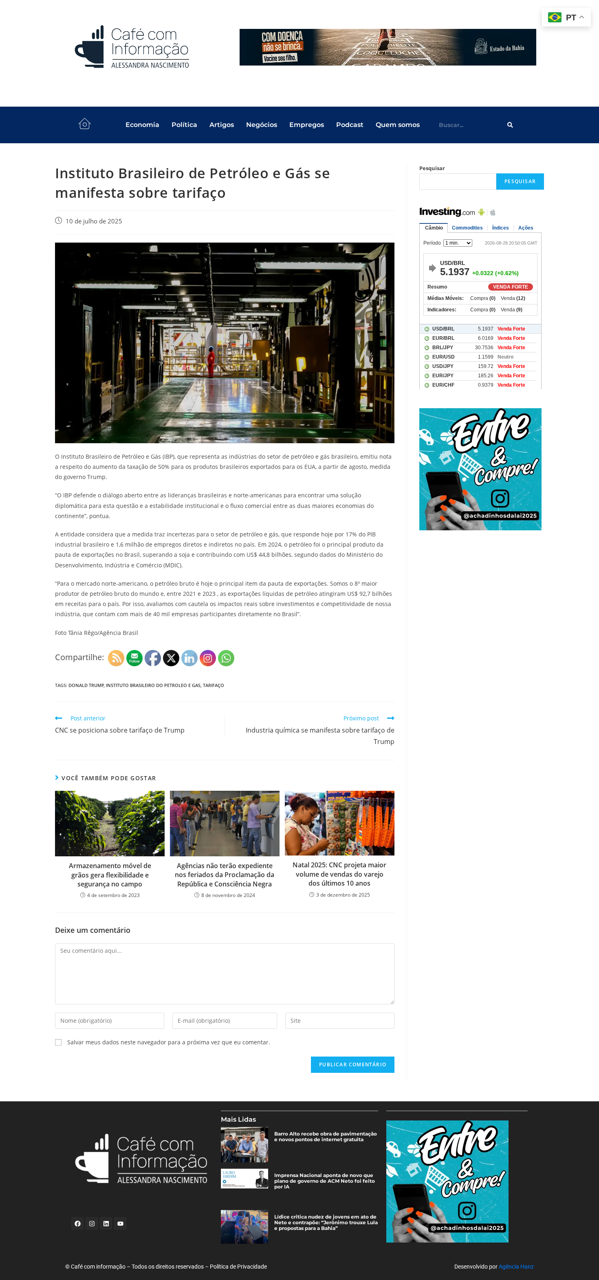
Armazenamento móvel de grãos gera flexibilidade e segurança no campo (110, 874)
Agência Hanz (516, 1266)
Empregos (306, 125)
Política (184, 125)
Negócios (261, 125)
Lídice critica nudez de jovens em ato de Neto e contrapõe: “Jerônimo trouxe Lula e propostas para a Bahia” (326, 1222)
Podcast (349, 125)
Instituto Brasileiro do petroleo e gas (153, 685)
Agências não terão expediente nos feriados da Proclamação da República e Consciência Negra (224, 874)
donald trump (86, 685)
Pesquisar (432, 168)
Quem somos (398, 125)
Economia (142, 125)
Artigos (221, 125)
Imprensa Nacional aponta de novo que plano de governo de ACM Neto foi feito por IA (324, 1181)
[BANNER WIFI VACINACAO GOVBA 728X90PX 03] (388, 47)
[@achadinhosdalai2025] (481, 469)
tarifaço (213, 685)
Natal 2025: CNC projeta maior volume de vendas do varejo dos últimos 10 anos (339, 874)
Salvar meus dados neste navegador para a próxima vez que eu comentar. (168, 1042)
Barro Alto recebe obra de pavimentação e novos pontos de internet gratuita (325, 1136)
